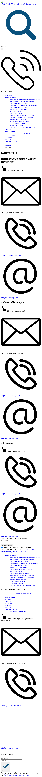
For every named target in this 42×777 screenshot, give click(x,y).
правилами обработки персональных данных (17, 551)
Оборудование (10, 97)
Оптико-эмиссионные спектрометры (24, 105)
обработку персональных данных (16, 775)
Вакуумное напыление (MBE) (21, 569)
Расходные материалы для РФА (22, 101)
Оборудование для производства (22, 127)
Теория (8, 129)
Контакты (9, 139)
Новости (8, 95)
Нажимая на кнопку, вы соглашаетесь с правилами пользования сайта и (17, 550)
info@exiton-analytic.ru (31, 4)
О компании (10, 131)
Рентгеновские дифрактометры (22, 115)
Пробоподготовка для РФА (20, 103)
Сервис (12, 135)
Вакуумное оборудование (19, 121)
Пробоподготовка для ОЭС (20, 107)
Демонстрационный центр (20, 133)
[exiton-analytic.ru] (2, 2)
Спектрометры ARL (17, 123)
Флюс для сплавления (18, 109)
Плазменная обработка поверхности (24, 117)
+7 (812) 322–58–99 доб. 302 (11, 4)
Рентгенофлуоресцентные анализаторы (25, 99)
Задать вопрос (7, 545)
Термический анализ (18, 119)
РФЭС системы (16, 113)
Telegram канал (11, 141)
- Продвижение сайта (22, 593)
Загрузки (8, 137)
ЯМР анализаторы (17, 125)
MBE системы (15, 111)
